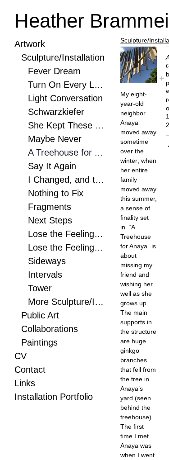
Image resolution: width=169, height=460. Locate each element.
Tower (40, 288)
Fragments (49, 207)
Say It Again (52, 166)
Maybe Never (55, 139)
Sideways (47, 261)
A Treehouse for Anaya (66, 152)
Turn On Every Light (66, 85)
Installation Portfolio (53, 397)
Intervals (45, 275)
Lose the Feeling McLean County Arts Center (66, 234)
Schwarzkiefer (56, 112)
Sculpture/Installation (63, 57)
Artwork (29, 44)
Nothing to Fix (55, 193)
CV (20, 356)
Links (24, 383)
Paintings (39, 342)
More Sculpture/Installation (66, 302)
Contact (30, 370)
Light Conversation (65, 98)
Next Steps (50, 220)
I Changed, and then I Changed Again (66, 180)
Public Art (40, 315)
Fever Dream (54, 71)
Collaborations (49, 329)
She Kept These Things (66, 125)
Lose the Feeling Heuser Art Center (66, 247)
